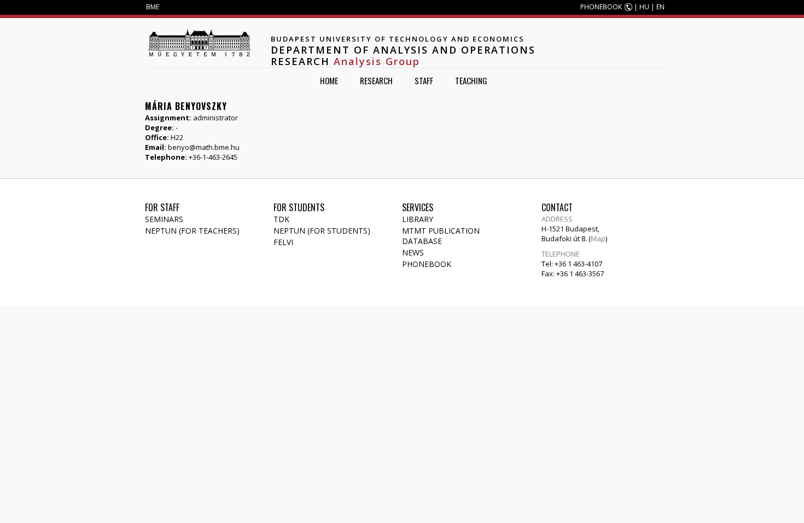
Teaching (471, 80)
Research (376, 80)
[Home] (199, 42)
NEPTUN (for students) (321, 230)
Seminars (164, 219)
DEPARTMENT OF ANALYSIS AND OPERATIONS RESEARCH (403, 55)
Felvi (283, 242)
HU (644, 6)
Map (598, 238)
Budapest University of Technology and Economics (398, 39)
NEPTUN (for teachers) (192, 230)
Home (329, 80)
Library (417, 219)
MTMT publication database (441, 235)
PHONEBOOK (601, 6)
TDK (281, 219)
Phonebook (426, 264)
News (413, 252)
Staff (424, 80)
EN (660, 6)
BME (152, 6)
